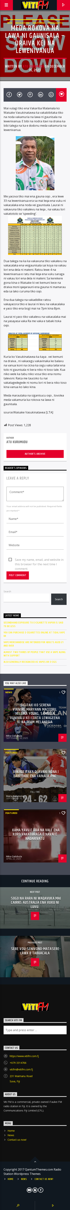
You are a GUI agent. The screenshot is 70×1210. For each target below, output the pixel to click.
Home (11, 1130)
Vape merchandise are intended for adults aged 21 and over (34, 644)
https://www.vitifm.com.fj (24, 1056)
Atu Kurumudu (33, 66)
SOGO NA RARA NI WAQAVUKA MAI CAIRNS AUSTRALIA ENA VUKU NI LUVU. (36, 902)
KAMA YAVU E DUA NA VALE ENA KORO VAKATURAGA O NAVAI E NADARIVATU (36, 834)
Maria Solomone (15, 796)
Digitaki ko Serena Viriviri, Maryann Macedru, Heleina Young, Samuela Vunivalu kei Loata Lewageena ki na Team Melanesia (35, 713)
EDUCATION (22, 22)
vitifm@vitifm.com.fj (21, 1069)
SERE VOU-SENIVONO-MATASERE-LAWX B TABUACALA (36, 951)
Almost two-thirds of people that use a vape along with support (35, 653)
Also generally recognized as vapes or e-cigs (30, 662)
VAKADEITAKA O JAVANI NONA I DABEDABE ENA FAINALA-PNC (36, 774)
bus (9, 22)
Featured (39, 22)
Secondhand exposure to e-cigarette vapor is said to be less (33, 624)
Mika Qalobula (14, 735)
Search (7, 591)
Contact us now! (17, 1139)
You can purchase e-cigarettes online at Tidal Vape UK (34, 634)
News (8, 692)
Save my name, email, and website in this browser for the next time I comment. (39, 560)
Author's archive (35, 454)
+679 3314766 (18, 1062)
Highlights (55, 22)
